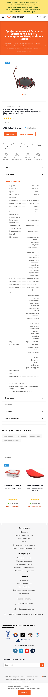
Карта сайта (24, 593)
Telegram (21, 651)
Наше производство (24, 535)
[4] (11, 118)
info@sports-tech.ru (26, 609)
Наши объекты (24, 587)
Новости (24, 532)
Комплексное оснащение (24, 590)
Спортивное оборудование (14, 436)
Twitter (32, 651)
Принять (24, 692)
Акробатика (35, 436)
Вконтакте (15, 651)
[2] (6, 118)
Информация (24, 554)
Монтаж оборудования (24, 571)
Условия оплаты (24, 558)
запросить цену (12, 506)
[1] (4, 118)
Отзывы (24, 542)
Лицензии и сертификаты (24, 545)
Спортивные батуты (11, 440)
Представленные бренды (24, 548)
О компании (24, 528)
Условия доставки (24, 561)
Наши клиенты (24, 538)
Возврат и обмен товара (24, 567)
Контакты (24, 580)
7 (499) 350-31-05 (26, 604)
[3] (9, 118)
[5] (13, 118)
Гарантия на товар (24, 564)
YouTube (27, 651)
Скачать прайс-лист (24, 584)
